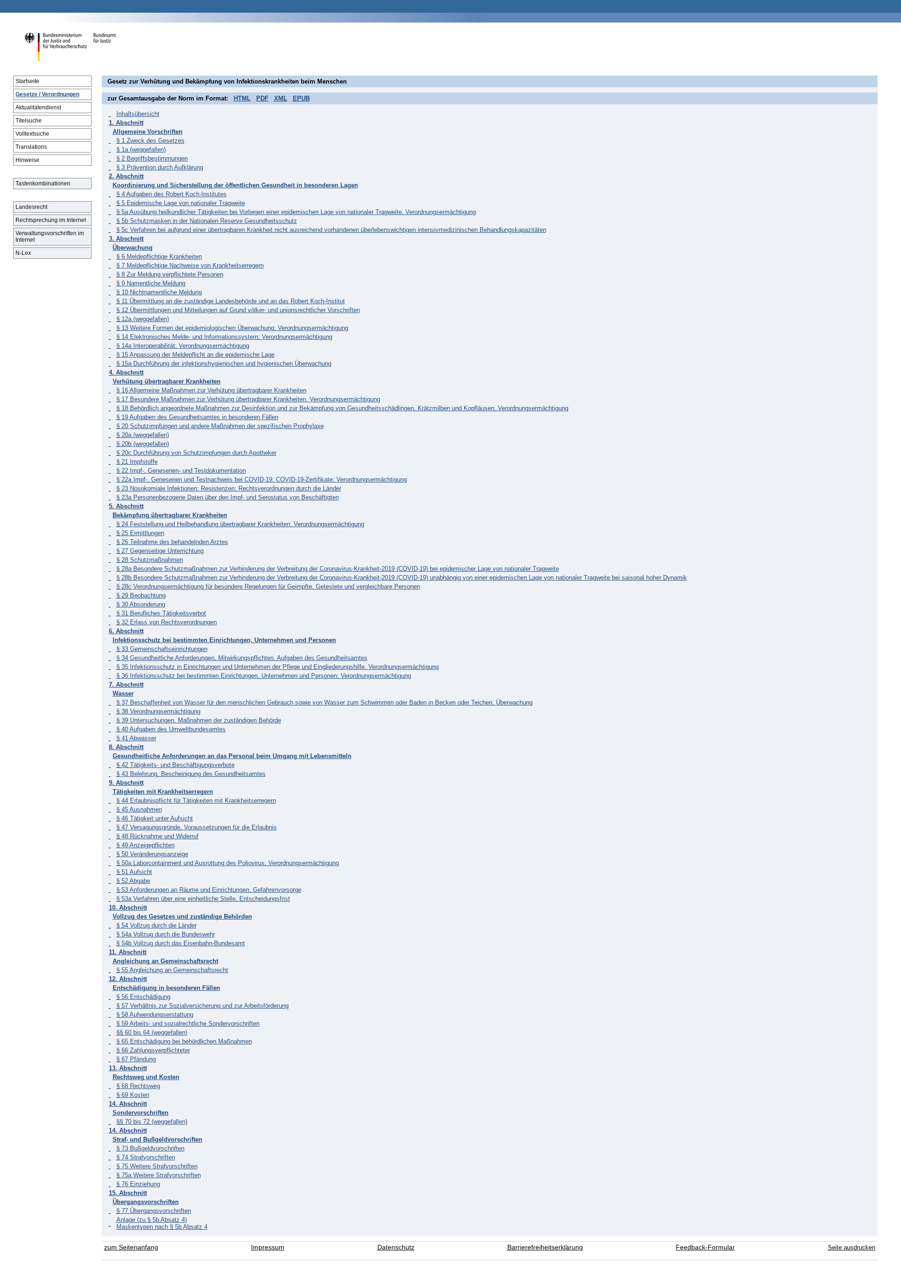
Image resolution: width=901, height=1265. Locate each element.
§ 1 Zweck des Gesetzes (150, 140)
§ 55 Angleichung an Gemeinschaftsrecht (172, 970)
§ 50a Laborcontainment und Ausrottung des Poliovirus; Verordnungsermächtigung (227, 862)
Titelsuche (28, 120)
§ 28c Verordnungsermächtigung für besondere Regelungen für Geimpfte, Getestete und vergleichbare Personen (268, 586)
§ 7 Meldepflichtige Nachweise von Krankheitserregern (190, 265)
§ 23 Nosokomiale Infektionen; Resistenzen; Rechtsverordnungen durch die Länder (228, 488)
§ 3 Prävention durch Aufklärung (159, 167)
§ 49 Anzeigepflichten (145, 845)
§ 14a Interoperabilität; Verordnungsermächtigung (182, 345)
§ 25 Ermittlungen (140, 533)
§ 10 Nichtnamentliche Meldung (159, 292)
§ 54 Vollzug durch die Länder (156, 925)
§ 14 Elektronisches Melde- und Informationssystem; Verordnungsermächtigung (224, 336)
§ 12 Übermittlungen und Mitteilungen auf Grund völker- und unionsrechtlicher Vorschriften (238, 310)
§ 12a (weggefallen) (142, 318)
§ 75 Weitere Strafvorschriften (157, 1166)
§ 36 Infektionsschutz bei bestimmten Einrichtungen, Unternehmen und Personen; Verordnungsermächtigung (263, 675)
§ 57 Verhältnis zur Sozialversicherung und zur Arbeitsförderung (202, 1005)
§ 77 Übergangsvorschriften (153, 1210)
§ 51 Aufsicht (134, 871)
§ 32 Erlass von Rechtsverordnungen (166, 622)
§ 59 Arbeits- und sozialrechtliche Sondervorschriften (188, 1023)
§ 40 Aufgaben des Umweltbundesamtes (171, 729)
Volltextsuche (32, 133)
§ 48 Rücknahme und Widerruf (157, 836)
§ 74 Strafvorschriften (145, 1157)
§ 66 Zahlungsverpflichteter (153, 1050)
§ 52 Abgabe (133, 880)
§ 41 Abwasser (136, 738)
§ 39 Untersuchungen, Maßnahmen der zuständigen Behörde (198, 720)
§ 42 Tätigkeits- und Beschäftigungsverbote (175, 764)
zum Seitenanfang (131, 1247)
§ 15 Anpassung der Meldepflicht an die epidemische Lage (195, 354)
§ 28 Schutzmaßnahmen (149, 559)
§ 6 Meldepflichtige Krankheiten (159, 256)
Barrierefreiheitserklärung (545, 1247)
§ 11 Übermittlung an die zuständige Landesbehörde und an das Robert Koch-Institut (230, 301)
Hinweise (27, 160)
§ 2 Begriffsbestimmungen (152, 158)
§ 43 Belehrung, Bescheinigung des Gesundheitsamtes (191, 773)
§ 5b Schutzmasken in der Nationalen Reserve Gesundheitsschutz (206, 220)
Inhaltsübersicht (138, 113)
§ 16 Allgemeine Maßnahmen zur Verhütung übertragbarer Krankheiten (211, 390)
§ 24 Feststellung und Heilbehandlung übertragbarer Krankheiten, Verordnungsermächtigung (240, 524)
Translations (31, 147)
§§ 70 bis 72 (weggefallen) (151, 1121)
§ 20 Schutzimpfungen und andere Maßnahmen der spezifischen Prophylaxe (220, 425)
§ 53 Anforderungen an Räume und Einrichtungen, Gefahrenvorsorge (208, 889)
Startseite (27, 81)
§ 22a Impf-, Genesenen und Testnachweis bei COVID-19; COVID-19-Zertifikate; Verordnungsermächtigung (261, 479)
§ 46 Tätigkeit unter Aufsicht (154, 818)
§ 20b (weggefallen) (142, 443)
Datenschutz (395, 1247)
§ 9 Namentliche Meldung (150, 283)
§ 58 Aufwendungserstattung (154, 1014)
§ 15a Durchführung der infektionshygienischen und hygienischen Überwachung (223, 363)
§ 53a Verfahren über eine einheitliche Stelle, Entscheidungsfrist (203, 898)
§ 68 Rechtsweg (138, 1085)
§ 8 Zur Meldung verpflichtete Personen (169, 274)
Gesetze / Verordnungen (47, 94)
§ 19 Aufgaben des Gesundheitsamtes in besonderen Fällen (197, 417)
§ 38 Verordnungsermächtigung (158, 711)
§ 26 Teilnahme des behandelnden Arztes (172, 541)
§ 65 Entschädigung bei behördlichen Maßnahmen (184, 1041)
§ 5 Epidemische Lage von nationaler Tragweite (180, 203)
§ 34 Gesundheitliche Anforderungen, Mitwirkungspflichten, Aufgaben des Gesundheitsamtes (241, 657)
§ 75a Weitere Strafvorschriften (158, 1175)
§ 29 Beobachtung (141, 595)
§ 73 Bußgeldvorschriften (150, 1148)
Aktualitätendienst (38, 107)
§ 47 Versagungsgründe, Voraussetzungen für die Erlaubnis (196, 827)
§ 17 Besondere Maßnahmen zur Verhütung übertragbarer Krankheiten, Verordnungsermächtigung (248, 399)
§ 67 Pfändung (136, 1059)
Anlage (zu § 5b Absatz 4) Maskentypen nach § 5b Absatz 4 (161, 1223)
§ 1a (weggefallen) (141, 149)
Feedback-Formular (705, 1247)
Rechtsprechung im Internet (50, 220)
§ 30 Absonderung (140, 604)
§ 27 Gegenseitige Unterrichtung (160, 550)
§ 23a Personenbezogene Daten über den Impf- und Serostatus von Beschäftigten (227, 497)
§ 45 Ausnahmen (139, 809)
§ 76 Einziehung (138, 1184)
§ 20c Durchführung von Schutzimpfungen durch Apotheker (196, 452)
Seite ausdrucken (851, 1247)
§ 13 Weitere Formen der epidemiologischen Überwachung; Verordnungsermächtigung (232, 327)
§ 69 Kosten (132, 1094)
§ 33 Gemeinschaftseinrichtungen (161, 648)
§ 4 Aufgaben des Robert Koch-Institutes (171, 194)
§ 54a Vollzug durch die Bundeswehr (165, 934)
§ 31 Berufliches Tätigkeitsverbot (161, 613)
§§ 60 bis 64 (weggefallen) (151, 1032)
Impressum (267, 1247)
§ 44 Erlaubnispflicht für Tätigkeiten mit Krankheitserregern (196, 800)
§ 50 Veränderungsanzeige (152, 854)
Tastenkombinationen (42, 183)
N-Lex (23, 253)
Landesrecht (31, 207)
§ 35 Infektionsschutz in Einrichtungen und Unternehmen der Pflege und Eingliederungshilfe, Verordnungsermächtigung (277, 666)
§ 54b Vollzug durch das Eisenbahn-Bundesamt (180, 943)
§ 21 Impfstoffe (137, 461)
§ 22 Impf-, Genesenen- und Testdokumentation (181, 470)
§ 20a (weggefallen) (142, 434)
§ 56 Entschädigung (143, 996)
